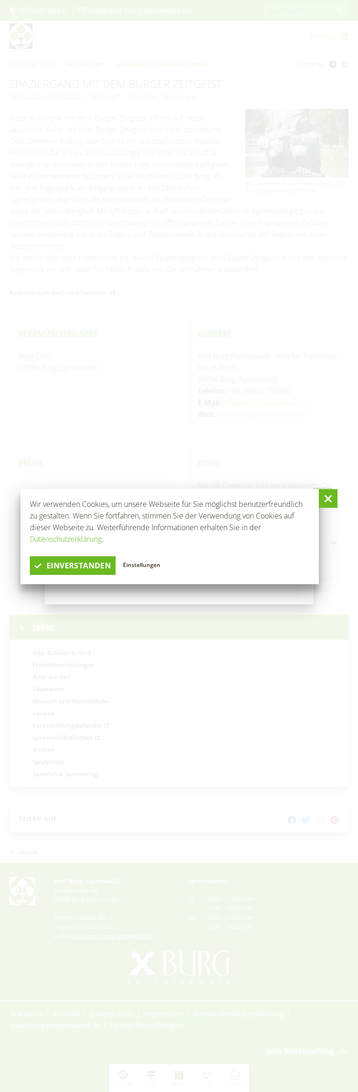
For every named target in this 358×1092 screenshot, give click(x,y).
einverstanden (79, 565)
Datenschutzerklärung (66, 539)
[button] (328, 498)
